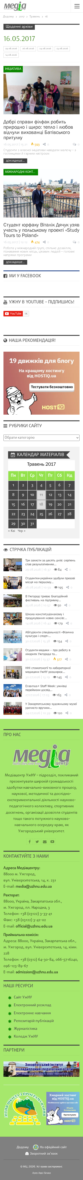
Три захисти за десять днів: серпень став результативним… (50, 562)
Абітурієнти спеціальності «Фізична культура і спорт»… (49, 634)
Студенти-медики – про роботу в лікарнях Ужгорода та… (47, 652)
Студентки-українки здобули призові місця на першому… (50, 580)
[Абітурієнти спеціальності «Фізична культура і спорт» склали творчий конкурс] (12, 636)
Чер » (22, 531)
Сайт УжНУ (23, 997)
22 (13, 514)
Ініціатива (13, 69)
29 (13, 524)
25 (41, 514)
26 (50, 514)
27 (60, 514)
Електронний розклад (32, 1005)
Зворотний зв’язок (44, 1153)
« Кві (11, 531)
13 (59, 495)
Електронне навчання (32, 1013)
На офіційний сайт (53, 1147)
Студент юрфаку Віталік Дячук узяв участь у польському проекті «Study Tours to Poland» (41, 230)
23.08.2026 (62, 48)
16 (23, 504)
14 (69, 495)
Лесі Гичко (44, 1173)
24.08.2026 (45, 48)
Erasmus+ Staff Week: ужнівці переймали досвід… (46, 688)
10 (32, 495)
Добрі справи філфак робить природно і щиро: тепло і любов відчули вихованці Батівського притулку (38, 129)
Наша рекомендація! (32, 340)
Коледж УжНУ (26, 1036)
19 (50, 504)
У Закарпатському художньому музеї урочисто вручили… (51, 706)
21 (69, 504)
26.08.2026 (28, 48)
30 (23, 524)
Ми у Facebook (24, 276)
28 (69, 514)
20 (59, 504)
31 (32, 524)
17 (32, 504)
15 (13, 504)
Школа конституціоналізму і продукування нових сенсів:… (46, 616)
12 (50, 495)
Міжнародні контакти (21, 172)
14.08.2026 (11, 55)
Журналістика (25, 1029)
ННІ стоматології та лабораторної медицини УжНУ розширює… (48, 670)
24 (32, 514)
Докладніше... (15, 160)
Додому (23, 1147)
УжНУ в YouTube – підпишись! (41, 302)
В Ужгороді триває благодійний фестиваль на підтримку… (46, 598)
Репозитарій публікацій (34, 1021)
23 (23, 514)
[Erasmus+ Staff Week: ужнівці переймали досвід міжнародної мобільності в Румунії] (12, 690)
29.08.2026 (11, 48)
